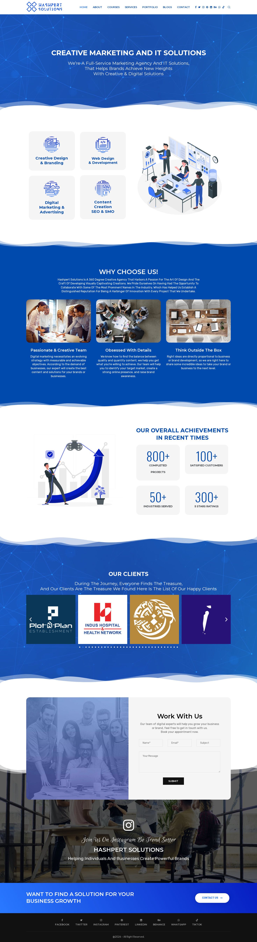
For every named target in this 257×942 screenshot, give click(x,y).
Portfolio (150, 7)
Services (131, 7)
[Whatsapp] (219, 7)
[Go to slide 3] (86, 647)
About (97, 7)
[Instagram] (203, 7)
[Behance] (215, 7)
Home (84, 7)
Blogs (167, 7)
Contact (183, 7)
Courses (113, 7)
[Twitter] (199, 7)
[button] (30, 619)
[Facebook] (196, 7)
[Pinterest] (207, 7)
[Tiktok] (223, 7)
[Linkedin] (211, 7)
